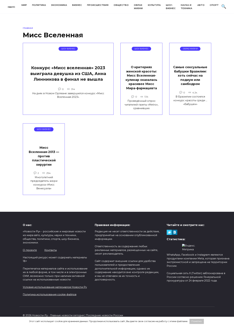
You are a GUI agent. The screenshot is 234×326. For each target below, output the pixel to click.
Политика (39, 5)
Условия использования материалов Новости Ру (55, 287)
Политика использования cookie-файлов (49, 294)
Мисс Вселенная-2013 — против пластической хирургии (44, 156)
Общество (121, 5)
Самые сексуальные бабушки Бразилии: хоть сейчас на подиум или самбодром (190, 75)
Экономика (59, 5)
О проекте (30, 250)
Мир (24, 5)
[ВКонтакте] (174, 232)
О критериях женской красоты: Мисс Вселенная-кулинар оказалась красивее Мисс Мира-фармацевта (141, 77)
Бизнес (77, 5)
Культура (154, 5)
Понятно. (196, 321)
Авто (201, 5)
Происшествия (97, 5)
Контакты (50, 250)
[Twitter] (169, 232)
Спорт (214, 5)
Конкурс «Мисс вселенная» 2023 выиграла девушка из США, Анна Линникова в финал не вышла (68, 73)
